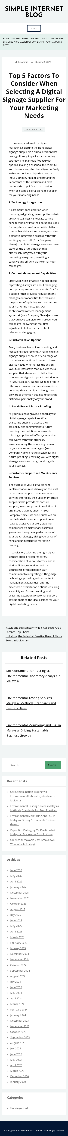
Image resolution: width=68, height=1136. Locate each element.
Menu (34, 28)
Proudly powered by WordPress (19, 1130)
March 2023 (17, 1071)
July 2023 (15, 1048)
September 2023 (20, 1037)
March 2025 (17, 937)
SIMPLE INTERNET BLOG (34, 12)
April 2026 (16, 881)
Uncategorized (33, 129)
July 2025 (15, 915)
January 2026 (18, 887)
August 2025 (17, 909)
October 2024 (18, 965)
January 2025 (18, 948)
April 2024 (16, 998)
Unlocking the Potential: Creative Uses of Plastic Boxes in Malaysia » (34, 638)
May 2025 (16, 926)
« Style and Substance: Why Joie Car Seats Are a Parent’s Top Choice (33, 630)
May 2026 (16, 876)
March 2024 (17, 1004)
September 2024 (20, 970)
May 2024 (16, 993)
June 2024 (16, 987)
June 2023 (16, 1054)
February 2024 (18, 1009)
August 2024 (17, 976)
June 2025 (16, 920)
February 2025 (18, 943)
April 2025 (16, 931)
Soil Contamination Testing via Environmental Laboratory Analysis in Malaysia (33, 675)
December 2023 (19, 1020)
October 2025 (18, 903)
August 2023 (17, 1043)
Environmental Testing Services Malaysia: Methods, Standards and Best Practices (31, 703)
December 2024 (19, 954)
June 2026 (16, 870)
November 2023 (19, 1026)
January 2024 (18, 1015)
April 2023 (16, 1065)
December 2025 (19, 892)
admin (24, 61)
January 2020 (18, 1082)
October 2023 (18, 1032)
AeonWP (60, 1130)
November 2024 (19, 959)
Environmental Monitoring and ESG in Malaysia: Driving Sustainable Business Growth (33, 730)
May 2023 (16, 1059)
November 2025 (19, 898)
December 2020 (19, 1076)
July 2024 (15, 981)
